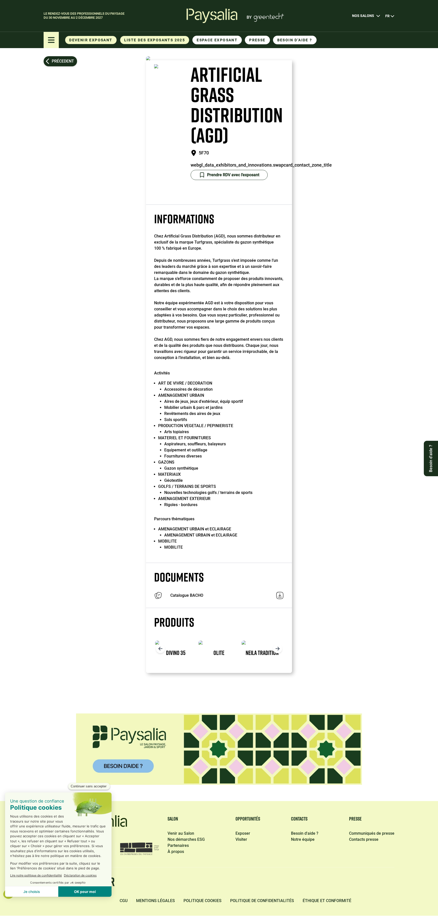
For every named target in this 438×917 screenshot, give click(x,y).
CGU (123, 900)
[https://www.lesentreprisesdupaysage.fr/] (139, 849)
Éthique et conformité (327, 900)
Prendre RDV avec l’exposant (233, 174)
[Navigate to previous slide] (160, 648)
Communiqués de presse (371, 833)
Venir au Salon (181, 833)
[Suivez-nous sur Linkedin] (317, 883)
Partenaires (178, 845)
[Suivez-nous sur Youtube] (389, 883)
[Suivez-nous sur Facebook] (294, 883)
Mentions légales (155, 900)
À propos (176, 851)
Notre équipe (303, 839)
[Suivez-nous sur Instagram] (365, 883)
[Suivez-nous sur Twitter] (342, 883)
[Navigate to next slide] (277, 648)
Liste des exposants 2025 (154, 40)
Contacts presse (363, 839)
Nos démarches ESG (186, 839)
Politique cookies (203, 900)
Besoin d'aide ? (294, 40)
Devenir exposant (90, 40)
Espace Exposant (217, 40)
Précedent (63, 61)
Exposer (242, 833)
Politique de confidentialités (262, 900)
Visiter (241, 839)
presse (257, 40)
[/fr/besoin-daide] (219, 749)
